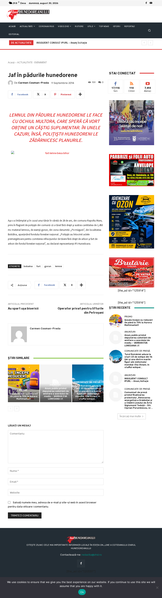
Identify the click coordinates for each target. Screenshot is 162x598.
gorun (47, 266)
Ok (82, 592)
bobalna (28, 266)
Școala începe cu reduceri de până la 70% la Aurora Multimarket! (23, 396)
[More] (80, 94)
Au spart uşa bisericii (23, 308)
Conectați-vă (131, 84)
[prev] (144, 42)
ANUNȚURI (55, 385)
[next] (150, 42)
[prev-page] (10, 408)
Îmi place (115, 82)
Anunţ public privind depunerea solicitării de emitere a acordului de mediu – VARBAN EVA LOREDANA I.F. (55, 393)
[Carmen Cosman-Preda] (11, 82)
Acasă (11, 62)
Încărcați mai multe (130, 416)
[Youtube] (151, 3)
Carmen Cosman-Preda (33, 82)
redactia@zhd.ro (92, 554)
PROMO (23, 390)
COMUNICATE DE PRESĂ (87, 382)
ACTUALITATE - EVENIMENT (32, 62)
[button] (149, 30)
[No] (157, 588)
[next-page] (16, 408)
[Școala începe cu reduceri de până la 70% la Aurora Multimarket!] (23, 383)
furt (38, 266)
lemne (58, 266)
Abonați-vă (148, 82)
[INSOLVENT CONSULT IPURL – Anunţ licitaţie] (115, 378)
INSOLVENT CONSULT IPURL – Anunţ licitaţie (61, 42)
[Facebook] (146, 3)
